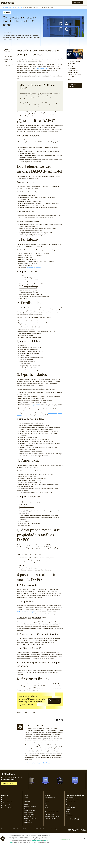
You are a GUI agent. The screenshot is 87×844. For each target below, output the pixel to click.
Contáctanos (69, 815)
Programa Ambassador (72, 799)
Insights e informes (6, 802)
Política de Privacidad (18, 829)
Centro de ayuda (49, 814)
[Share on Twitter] (62, 720)
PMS (2, 797)
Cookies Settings (65, 839)
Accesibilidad (50, 829)
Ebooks (47, 802)
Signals (26, 797)
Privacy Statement (37, 840)
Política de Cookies (40, 829)
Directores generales (29, 816)
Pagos (3, 799)
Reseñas (68, 813)
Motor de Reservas (6, 806)
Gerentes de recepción (30, 818)
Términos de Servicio (6, 829)
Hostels (26, 808)
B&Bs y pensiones (28, 812)
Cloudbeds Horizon (71, 802)
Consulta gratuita (77, 2)
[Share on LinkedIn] (57, 720)
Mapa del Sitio (58, 829)
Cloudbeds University (50, 818)
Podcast (47, 804)
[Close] (84, 838)
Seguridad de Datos (30, 829)
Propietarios (27, 820)
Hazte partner (69, 797)
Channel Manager (6, 804)
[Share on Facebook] (59, 720)
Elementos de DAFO (8, 61)
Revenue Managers (29, 814)
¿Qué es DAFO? (9, 56)
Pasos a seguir (8, 65)
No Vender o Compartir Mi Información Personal (13, 831)
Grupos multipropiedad (30, 806)
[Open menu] (84, 2)
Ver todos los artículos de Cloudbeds (38, 763)
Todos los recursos (50, 797)
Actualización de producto (52, 816)
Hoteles (26, 804)
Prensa (68, 811)
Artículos (19, 7)
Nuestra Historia (70, 807)
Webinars (47, 808)
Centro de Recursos (8, 7)
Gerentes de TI (28, 822)
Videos (47, 806)
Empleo (68, 809)
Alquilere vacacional (29, 810)
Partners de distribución (7, 808)
